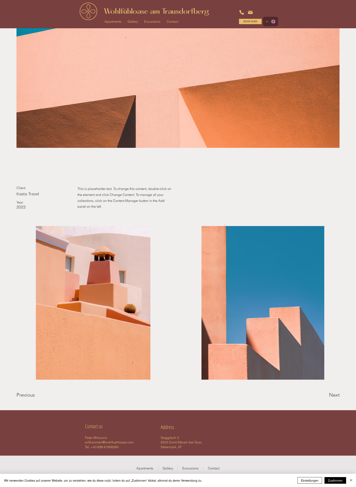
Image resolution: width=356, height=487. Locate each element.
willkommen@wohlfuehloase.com (109, 442)
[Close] (351, 480)
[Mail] (250, 12)
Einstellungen (310, 480)
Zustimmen (335, 480)
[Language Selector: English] (270, 21)
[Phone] (241, 12)
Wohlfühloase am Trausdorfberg (156, 12)
